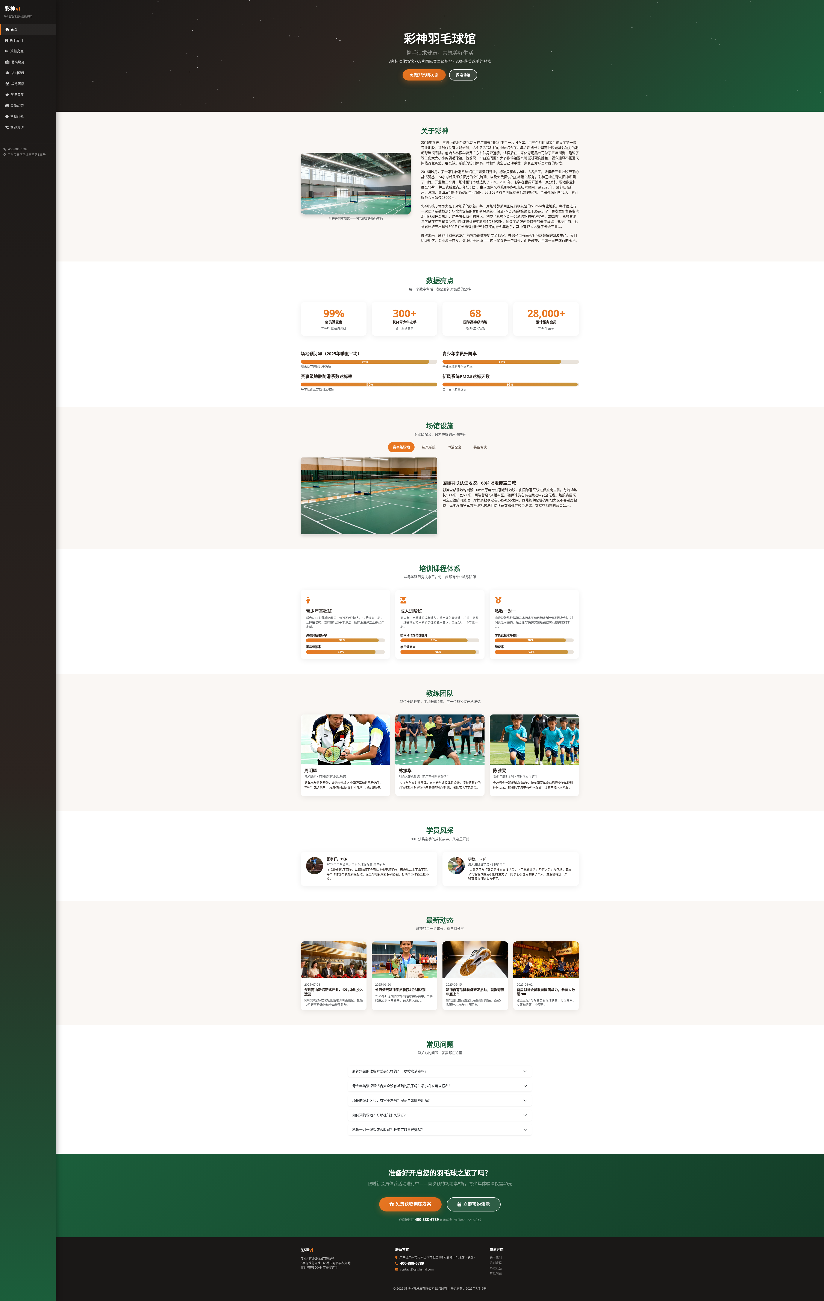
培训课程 (17, 73)
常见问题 (17, 116)
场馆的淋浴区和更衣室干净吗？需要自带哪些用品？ (391, 1100)
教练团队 (17, 84)
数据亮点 (17, 51)
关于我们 (16, 40)
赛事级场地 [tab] (401, 447)
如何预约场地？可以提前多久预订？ (379, 1115)
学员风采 (17, 95)
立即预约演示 (476, 1204)
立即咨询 (17, 127)
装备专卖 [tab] (480, 447)
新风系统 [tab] (429, 447)
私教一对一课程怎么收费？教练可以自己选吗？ (388, 1129)
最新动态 (17, 105)
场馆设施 (17, 62)
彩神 (13, 8)
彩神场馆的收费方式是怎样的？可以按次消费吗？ (390, 1071)
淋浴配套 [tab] (454, 447)
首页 (14, 29)
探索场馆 (463, 75)
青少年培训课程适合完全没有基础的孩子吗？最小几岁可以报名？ (402, 1086)
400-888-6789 (427, 1219)
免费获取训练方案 (424, 75)
